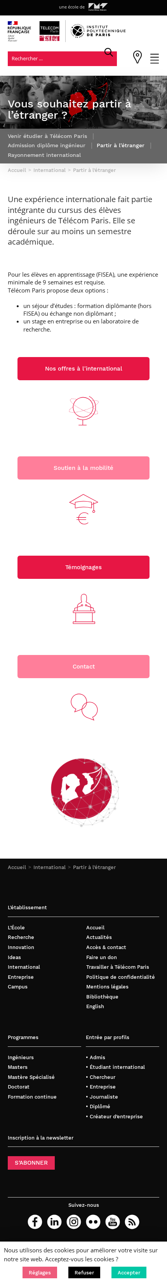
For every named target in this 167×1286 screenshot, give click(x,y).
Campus (18, 987)
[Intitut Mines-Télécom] (98, 7)
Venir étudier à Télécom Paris (47, 136)
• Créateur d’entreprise (114, 1116)
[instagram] (73, 1222)
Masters (18, 1067)
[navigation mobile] (154, 61)
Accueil (17, 867)
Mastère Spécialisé (31, 1077)
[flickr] (93, 1222)
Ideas (14, 957)
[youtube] (112, 1222)
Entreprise (21, 977)
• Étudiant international (115, 1067)
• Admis (95, 1057)
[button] (40, 1272)
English (95, 1006)
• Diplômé (98, 1106)
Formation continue (32, 1097)
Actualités (99, 937)
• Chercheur (100, 1077)
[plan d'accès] (137, 61)
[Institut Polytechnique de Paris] (98, 35)
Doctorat (19, 1087)
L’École (16, 927)
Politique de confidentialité (120, 977)
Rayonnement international (44, 155)
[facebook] (35, 1222)
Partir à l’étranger (94, 867)
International (49, 867)
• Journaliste (102, 1097)
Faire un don (101, 957)
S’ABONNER (31, 1162)
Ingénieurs (21, 1057)
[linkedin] (54, 1222)
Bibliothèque (102, 997)
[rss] (132, 1222)
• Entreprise (101, 1087)
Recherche (21, 937)
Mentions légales (107, 987)
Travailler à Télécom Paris (117, 967)
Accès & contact (106, 947)
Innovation (21, 947)
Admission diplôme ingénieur (46, 145)
